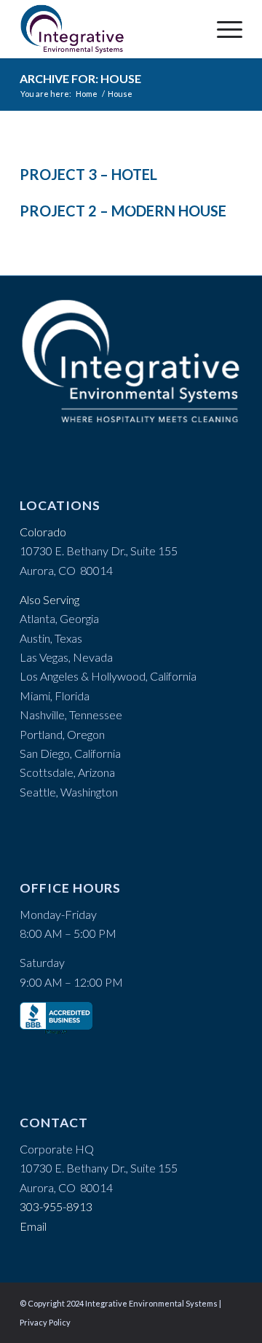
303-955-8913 (56, 1206)
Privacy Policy (45, 1322)
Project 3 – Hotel (88, 174)
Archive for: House (80, 78)
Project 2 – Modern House (123, 210)
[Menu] (222, 29)
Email (33, 1226)
